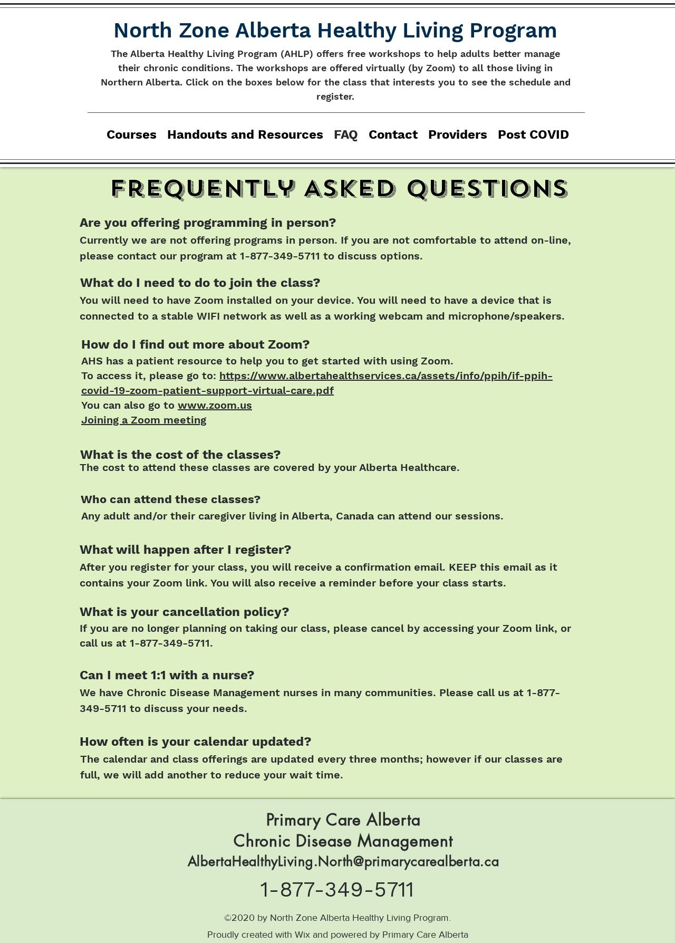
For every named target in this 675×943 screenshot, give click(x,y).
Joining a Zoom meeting (143, 419)
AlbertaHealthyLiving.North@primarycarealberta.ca (343, 861)
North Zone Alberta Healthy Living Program (335, 30)
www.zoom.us (215, 405)
